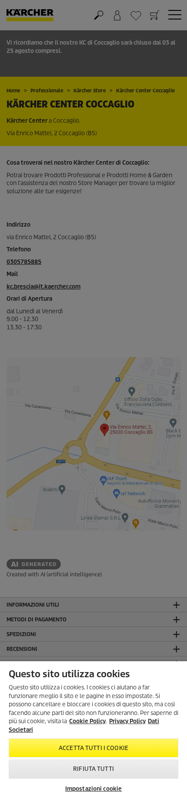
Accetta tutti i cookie (93, 748)
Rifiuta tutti (93, 769)
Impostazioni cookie (93, 789)
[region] (93, 730)
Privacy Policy (127, 721)
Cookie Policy (87, 721)
